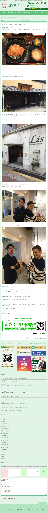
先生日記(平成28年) (11, 17)
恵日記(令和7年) (4, 449)
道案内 (2, 456)
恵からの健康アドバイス (5, 433)
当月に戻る (45, 494)
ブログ (35, 12)
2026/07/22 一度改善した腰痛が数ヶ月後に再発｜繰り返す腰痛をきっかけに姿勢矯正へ (15, 406)
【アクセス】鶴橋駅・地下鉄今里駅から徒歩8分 (24, 506)
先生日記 (3, 421)
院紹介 (42, 12)
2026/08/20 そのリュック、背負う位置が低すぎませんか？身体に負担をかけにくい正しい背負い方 (17, 385)
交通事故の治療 (27, 12)
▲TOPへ (42, 503)
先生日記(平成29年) (5, 428)
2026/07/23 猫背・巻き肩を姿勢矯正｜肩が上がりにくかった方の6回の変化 (13, 403)
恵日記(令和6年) (4, 447)
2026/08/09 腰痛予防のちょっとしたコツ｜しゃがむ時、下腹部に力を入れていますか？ (15, 388)
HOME (4, 12)
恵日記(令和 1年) (4, 435)
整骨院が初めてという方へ (11, 13)
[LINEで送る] (42, 333)
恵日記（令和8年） (4, 451)
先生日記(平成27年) (5, 423)
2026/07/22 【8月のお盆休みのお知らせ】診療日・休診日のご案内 (11, 410)
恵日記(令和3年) (4, 440)
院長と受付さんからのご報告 (6, 458)
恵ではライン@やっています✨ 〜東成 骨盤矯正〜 (11, 343)
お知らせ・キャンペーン (5, 416)
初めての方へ (11, 509)
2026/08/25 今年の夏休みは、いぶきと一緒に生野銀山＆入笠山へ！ (11, 381)
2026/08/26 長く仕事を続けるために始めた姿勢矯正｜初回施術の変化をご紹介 (13, 378)
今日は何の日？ (4, 419)
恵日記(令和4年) (4, 442)
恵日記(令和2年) (4, 437)
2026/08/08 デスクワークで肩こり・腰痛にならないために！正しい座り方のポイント (14, 392)
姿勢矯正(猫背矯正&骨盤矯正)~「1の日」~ (38, 343)
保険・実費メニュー (19, 12)
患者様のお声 (3, 454)
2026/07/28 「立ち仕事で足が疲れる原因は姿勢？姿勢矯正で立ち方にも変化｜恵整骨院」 (15, 399)
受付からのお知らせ (5, 430)
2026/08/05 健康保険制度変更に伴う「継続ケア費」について (10, 396)
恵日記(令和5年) (4, 444)
